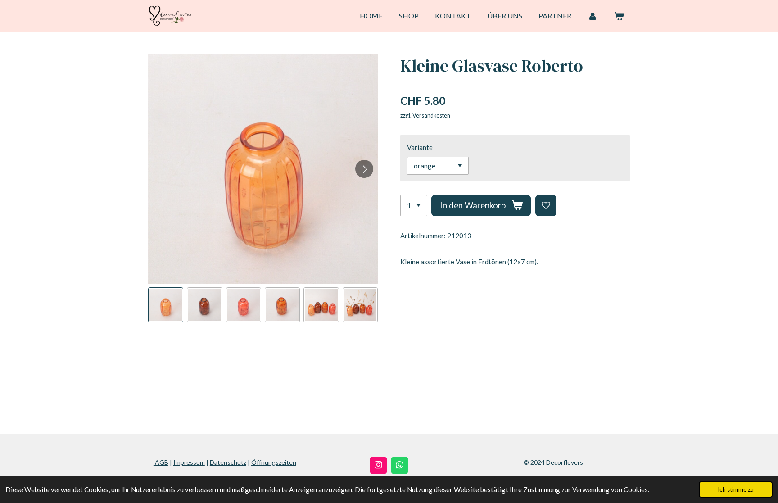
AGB (161, 462)
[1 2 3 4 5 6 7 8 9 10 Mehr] (413, 205)
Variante (420, 147)
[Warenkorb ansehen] (619, 15)
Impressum (189, 462)
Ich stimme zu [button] (736, 489)
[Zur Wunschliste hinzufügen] (545, 205)
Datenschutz (228, 462)
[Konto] (592, 15)
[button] (165, 304)
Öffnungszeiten (273, 462)
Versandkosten (431, 115)
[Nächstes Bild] (364, 169)
